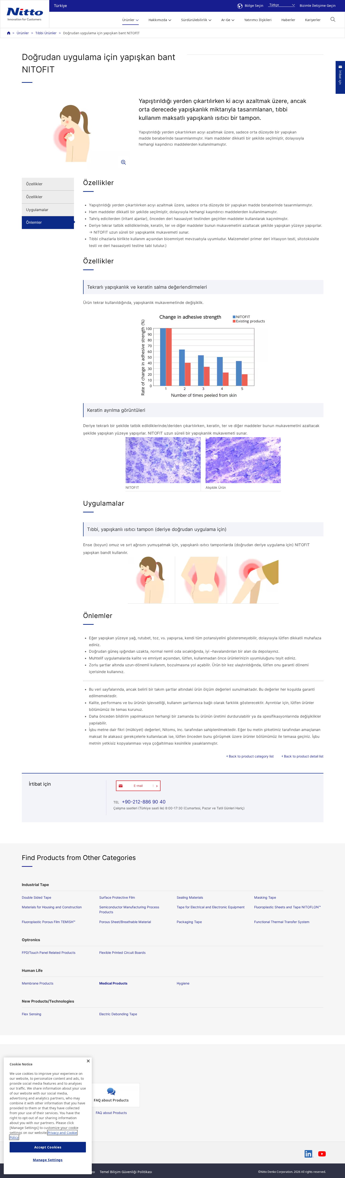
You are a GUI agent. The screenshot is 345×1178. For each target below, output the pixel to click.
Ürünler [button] (128, 20)
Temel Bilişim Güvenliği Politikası (126, 1172)
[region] (48, 1115)
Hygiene (183, 983)
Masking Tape (265, 897)
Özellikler (34, 184)
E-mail (138, 786)
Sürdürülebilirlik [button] (194, 20)
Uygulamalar (37, 209)
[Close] (88, 1061)
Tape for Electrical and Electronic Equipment (211, 907)
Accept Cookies (47, 1147)
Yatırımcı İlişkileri (258, 20)
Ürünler (23, 33)
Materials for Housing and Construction (52, 907)
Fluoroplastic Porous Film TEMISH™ (48, 922)
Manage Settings (48, 1160)
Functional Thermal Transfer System (281, 922)
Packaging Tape (189, 922)
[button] (332, 19)
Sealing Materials (190, 897)
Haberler (288, 20)
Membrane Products (37, 983)
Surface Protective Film (117, 897)
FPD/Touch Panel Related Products (48, 953)
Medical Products (113, 983)
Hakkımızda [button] (158, 20)
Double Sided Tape (36, 897)
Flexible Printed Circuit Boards (122, 953)
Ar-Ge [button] (225, 20)
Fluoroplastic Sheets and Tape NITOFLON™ (287, 907)
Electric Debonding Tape (118, 1014)
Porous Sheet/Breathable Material (125, 922)
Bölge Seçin (254, 5)
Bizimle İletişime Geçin (318, 5)
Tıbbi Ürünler (46, 33)
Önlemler (34, 222)
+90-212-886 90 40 (143, 802)
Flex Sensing (31, 1014)
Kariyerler (313, 20)
